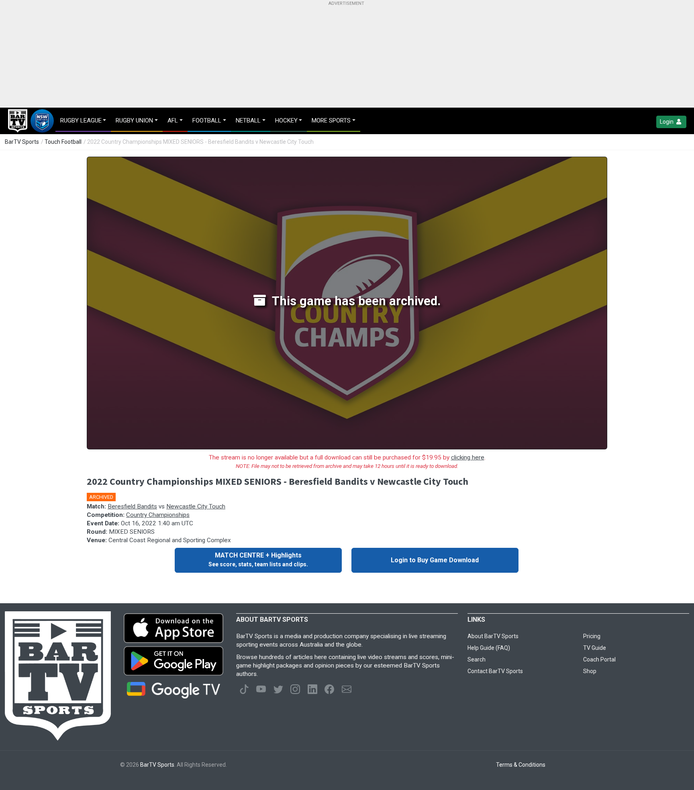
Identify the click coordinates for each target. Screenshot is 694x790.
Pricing (591, 636)
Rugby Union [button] (134, 120)
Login (667, 121)
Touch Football (63, 142)
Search (476, 659)
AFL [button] (172, 120)
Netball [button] (248, 120)
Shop (589, 671)
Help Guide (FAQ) (488, 648)
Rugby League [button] (81, 120)
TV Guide (594, 648)
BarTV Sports (22, 142)
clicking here (467, 457)
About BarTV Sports (492, 636)
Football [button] (206, 120)
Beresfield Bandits (132, 506)
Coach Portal (599, 659)
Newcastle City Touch (195, 506)
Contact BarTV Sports (495, 671)
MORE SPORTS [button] (331, 120)
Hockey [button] (286, 120)
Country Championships (158, 515)
